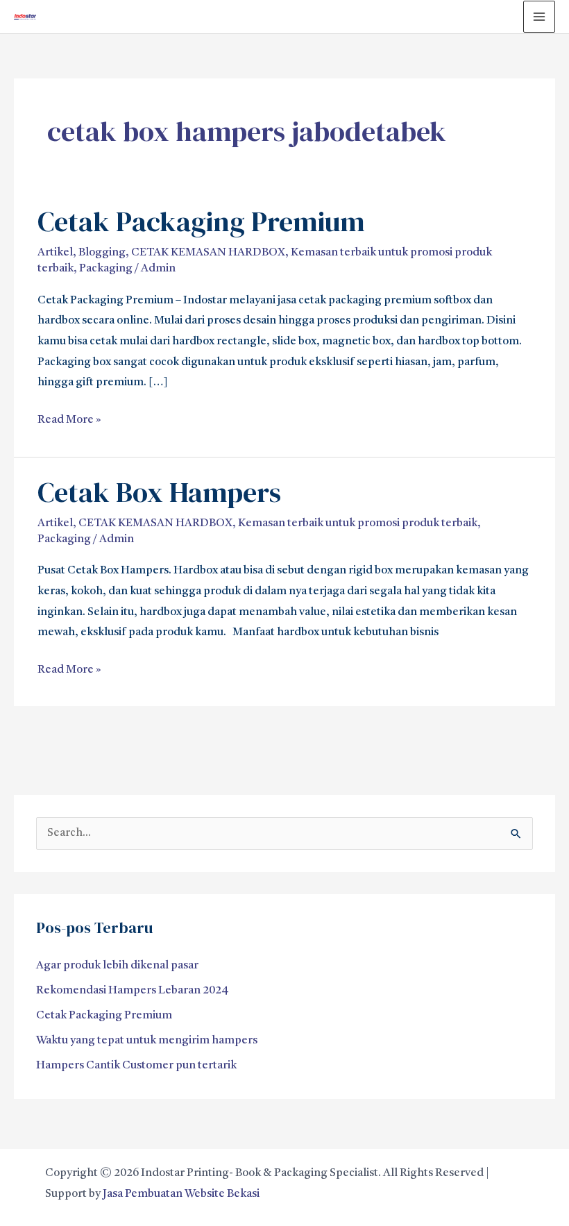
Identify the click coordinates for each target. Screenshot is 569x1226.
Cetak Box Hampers (159, 492)
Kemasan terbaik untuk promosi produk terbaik (357, 523)
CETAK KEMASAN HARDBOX (208, 252)
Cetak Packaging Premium (201, 221)
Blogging (102, 252)
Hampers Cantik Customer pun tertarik (136, 1065)
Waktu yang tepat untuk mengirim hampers (146, 1040)
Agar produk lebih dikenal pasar (117, 965)
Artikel (55, 252)
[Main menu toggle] (539, 17)
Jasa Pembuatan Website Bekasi (181, 1194)
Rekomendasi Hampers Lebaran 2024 (132, 990)
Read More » (69, 418)
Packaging (106, 268)
